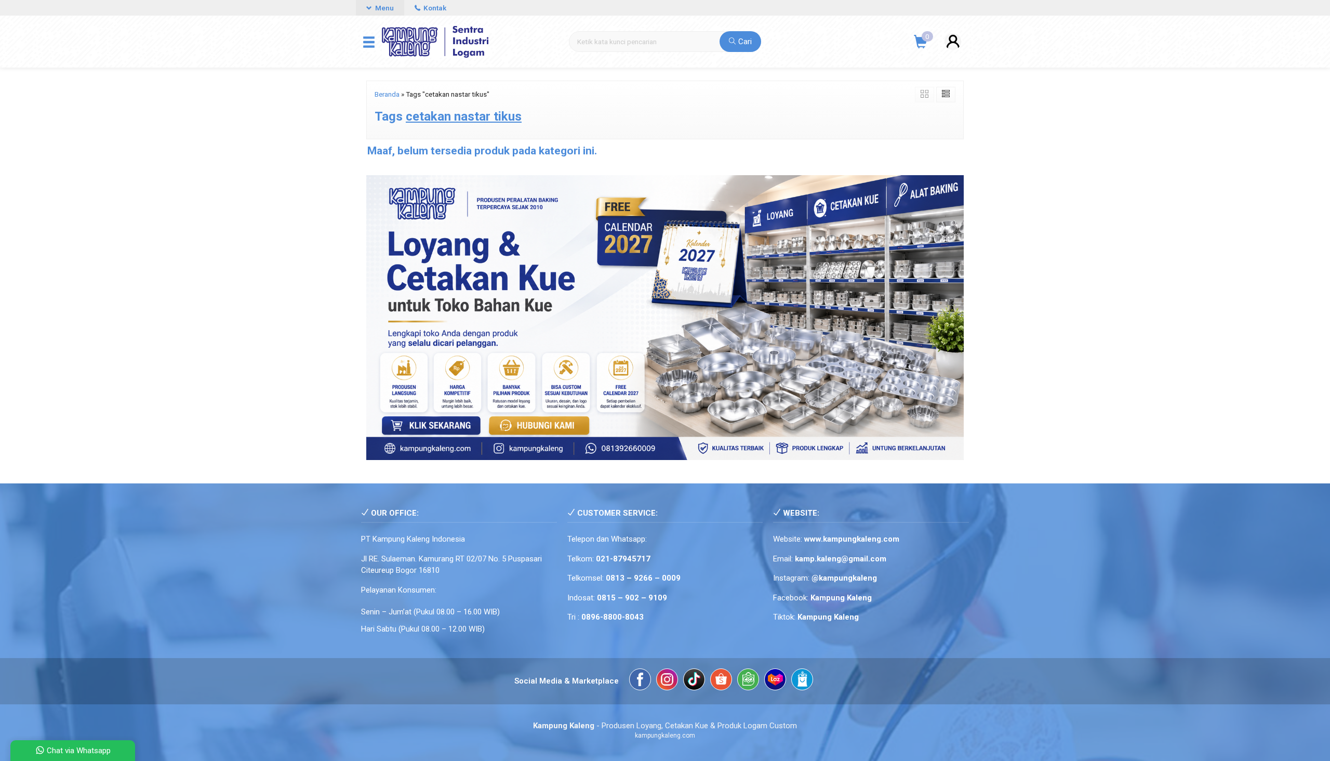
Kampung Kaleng (828, 617)
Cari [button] (744, 41)
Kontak (434, 8)
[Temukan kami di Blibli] (802, 681)
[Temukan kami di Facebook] (640, 681)
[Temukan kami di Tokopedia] (748, 681)
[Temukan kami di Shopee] (721, 681)
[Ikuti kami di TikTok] (694, 681)
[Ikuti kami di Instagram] (667, 681)
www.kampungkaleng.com (851, 539)
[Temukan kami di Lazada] (775, 681)
